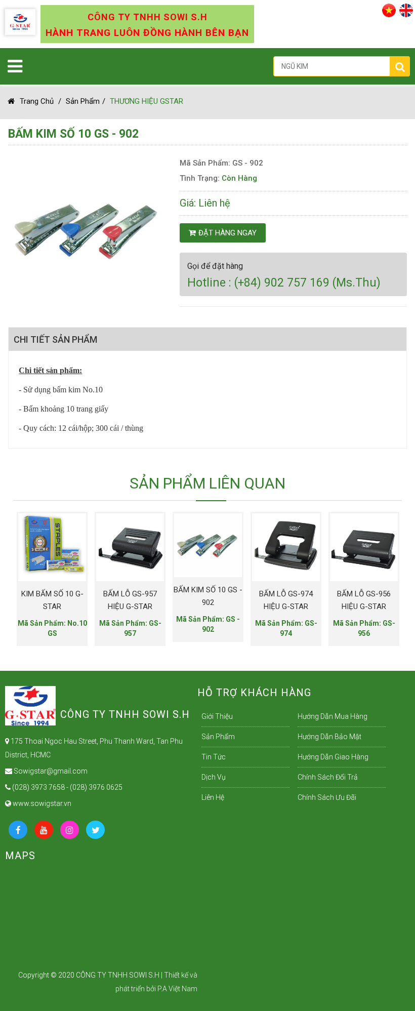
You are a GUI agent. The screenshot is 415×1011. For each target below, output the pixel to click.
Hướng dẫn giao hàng (333, 757)
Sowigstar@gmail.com (50, 771)
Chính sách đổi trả (328, 777)
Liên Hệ (212, 797)
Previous (20, 572)
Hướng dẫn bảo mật (329, 737)
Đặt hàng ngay (227, 232)
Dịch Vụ (213, 777)
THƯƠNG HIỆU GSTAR (146, 101)
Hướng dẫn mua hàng (332, 716)
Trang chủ (37, 101)
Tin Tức (213, 757)
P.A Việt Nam (177, 989)
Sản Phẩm (83, 101)
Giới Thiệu (217, 716)
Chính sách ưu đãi (327, 797)
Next (376, 572)
